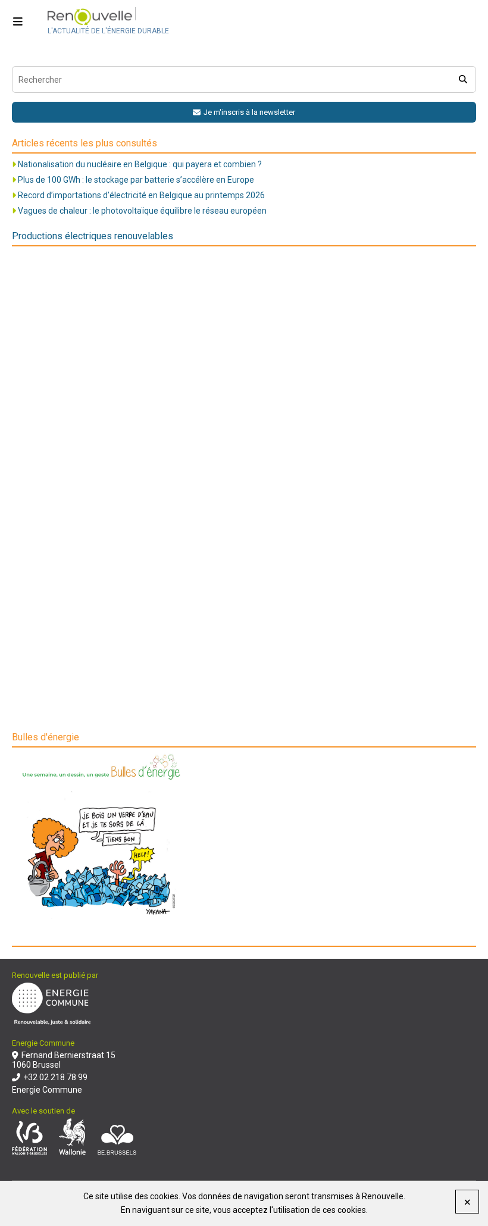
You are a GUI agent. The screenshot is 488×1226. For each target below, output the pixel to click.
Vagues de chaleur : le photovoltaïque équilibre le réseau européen (142, 210)
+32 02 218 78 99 (55, 1077)
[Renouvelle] (108, 17)
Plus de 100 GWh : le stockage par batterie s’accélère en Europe (136, 179)
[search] (463, 79)
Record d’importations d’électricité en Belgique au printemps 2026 (141, 195)
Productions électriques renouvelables (92, 236)
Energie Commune (47, 1089)
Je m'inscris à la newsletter (249, 112)
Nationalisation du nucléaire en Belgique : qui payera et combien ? (140, 164)
